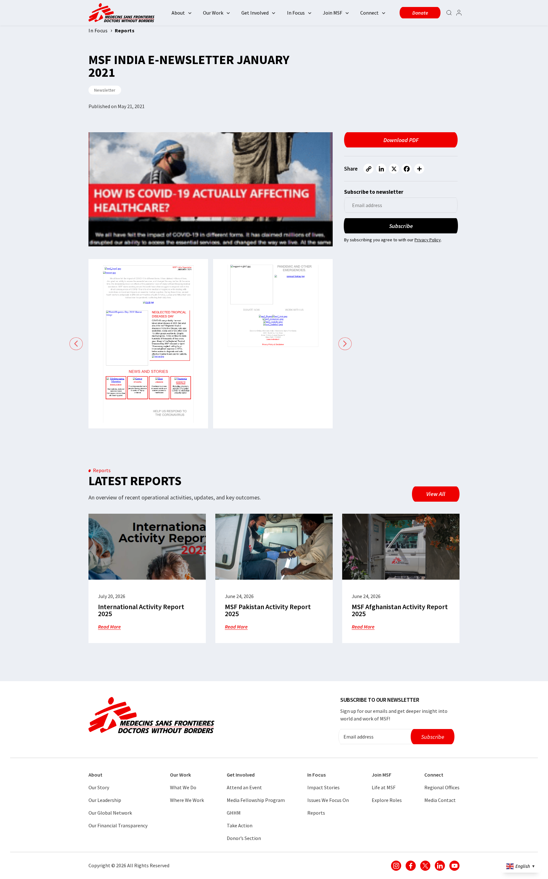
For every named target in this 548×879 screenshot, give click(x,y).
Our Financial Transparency (117, 825)
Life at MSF (383, 787)
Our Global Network (110, 813)
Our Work (213, 13)
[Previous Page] (76, 343)
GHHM (234, 813)
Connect (369, 13)
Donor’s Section (244, 838)
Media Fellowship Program (256, 800)
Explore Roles (387, 800)
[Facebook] (406, 169)
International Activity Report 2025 (141, 610)
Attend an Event (244, 787)
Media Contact (440, 800)
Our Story (98, 787)
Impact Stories (323, 787)
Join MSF (332, 13)
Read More (109, 626)
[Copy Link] (368, 169)
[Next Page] (345, 343)
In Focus (296, 13)
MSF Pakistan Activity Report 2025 (268, 610)
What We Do (183, 787)
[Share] (419, 169)
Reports (316, 813)
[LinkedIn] (381, 169)
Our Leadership (104, 800)
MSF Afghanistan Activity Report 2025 (400, 610)
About (178, 13)
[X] (394, 169)
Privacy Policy (427, 240)
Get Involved (255, 13)
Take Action (239, 825)
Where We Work (187, 800)
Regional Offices (442, 787)
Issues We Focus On (328, 800)
